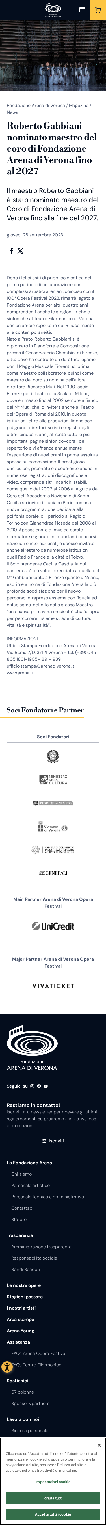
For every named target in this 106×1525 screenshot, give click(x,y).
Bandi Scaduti (25, 1269)
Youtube (46, 1086)
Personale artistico (30, 1185)
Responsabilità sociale (34, 1258)
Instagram (32, 1086)
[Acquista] (98, 10)
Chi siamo (21, 1174)
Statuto (19, 1219)
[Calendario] (82, 10)
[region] (53, 1481)
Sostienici (17, 1381)
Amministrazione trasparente (41, 1247)
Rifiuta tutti (53, 1498)
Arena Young (20, 1331)
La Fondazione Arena (29, 1163)
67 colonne (22, 1392)
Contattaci (22, 1208)
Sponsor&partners (30, 1403)
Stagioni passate (25, 1297)
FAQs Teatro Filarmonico (36, 1365)
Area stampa (20, 1319)
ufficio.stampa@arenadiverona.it (40, 666)
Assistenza (18, 1342)
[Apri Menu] (8, 10)
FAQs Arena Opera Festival (38, 1353)
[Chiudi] (99, 1445)
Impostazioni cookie (53, 1481)
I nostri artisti (21, 1308)
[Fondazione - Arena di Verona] (53, 10)
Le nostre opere (24, 1285)
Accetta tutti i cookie (53, 1514)
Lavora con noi (23, 1419)
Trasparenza (20, 1235)
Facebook (11, 250)
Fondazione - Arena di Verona (32, 1047)
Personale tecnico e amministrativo (47, 1197)
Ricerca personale (29, 1431)
